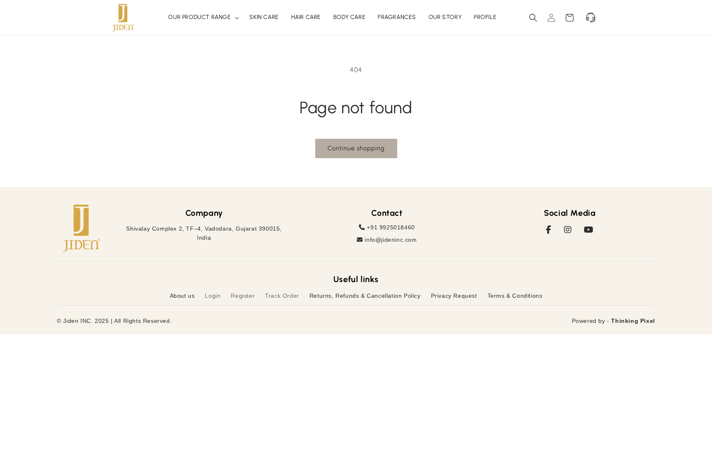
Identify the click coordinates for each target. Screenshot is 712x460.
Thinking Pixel (633, 321)
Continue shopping (356, 148)
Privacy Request (454, 295)
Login (212, 295)
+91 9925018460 (390, 227)
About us (182, 295)
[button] (202, 17)
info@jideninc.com (390, 239)
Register (243, 295)
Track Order (282, 295)
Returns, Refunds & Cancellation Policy (365, 295)
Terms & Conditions (515, 295)
